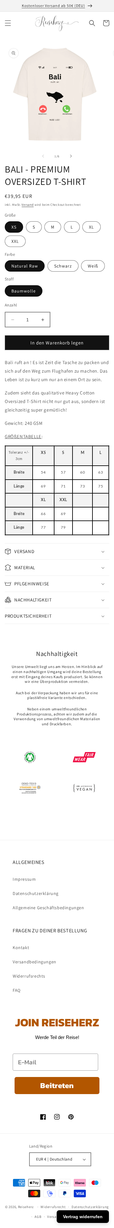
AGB (38, 1216)
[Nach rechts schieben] (71, 156)
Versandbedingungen (34, 962)
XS (13, 227)
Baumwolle (23, 291)
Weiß (93, 266)
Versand (28, 205)
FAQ (17, 990)
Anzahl (11, 305)
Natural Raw (24, 266)
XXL (15, 241)
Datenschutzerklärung (36, 893)
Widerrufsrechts (29, 976)
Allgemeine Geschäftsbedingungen (48, 907)
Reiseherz (26, 1207)
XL (91, 227)
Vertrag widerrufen (83, 1216)
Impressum (24, 879)
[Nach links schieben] (43, 156)
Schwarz (63, 266)
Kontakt (21, 947)
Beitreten (57, 1085)
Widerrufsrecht (53, 1207)
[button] (8, 23)
